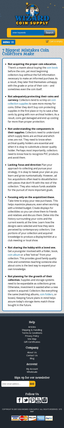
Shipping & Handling (32, 329)
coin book (52, 67)
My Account (32, 368)
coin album (14, 254)
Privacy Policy (32, 335)
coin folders (46, 294)
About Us (32, 352)
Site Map (32, 338)
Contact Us (32, 355)
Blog (32, 358)
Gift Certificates (32, 341)
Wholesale (32, 371)
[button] (8, 42)
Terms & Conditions (32, 332)
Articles (32, 326)
